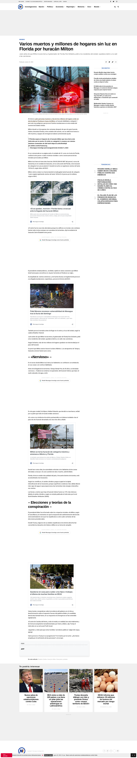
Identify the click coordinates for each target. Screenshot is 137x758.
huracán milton (51, 659)
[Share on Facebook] (106, 62)
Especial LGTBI (57, 1)
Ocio (89, 7)
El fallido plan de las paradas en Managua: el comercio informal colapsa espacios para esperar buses (105, 87)
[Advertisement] (68, 23)
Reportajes (70, 7)
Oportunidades (48, 1)
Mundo (96, 7)
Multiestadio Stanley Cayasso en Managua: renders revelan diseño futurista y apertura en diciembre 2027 (105, 105)
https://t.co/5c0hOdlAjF (59, 143)
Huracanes (59, 659)
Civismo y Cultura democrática (34, 1)
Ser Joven (21, 1)
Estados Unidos (42, 659)
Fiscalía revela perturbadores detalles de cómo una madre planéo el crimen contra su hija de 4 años (105, 80)
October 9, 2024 (63, 148)
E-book (65, 1)
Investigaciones (31, 7)
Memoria (81, 7)
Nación (41, 7)
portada (65, 659)
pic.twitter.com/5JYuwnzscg (37, 146)
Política (50, 7)
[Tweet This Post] (109, 62)
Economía (59, 7)
